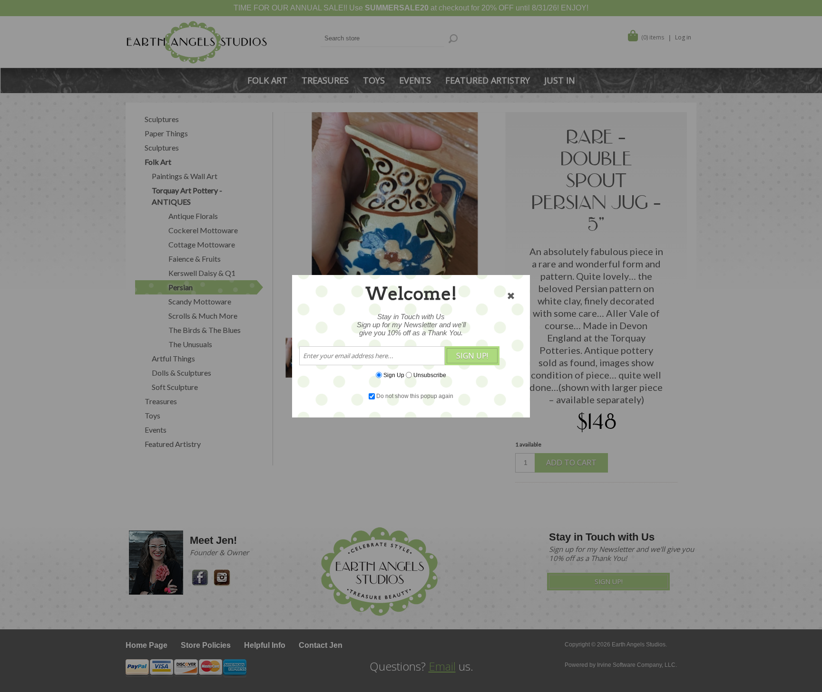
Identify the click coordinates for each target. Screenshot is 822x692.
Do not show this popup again (414, 396)
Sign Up (393, 374)
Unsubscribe (429, 374)
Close (510, 295)
